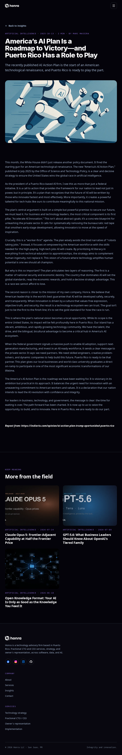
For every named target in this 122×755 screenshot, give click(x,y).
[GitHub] (31, 662)
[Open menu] (114, 6)
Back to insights (17, 25)
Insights (9, 690)
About (8, 679)
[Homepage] (12, 5)
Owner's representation (17, 723)
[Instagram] (16, 662)
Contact (9, 695)
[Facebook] (8, 662)
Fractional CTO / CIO (16, 718)
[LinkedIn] (23, 662)
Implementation (13, 728)
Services (9, 685)
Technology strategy (16, 712)
